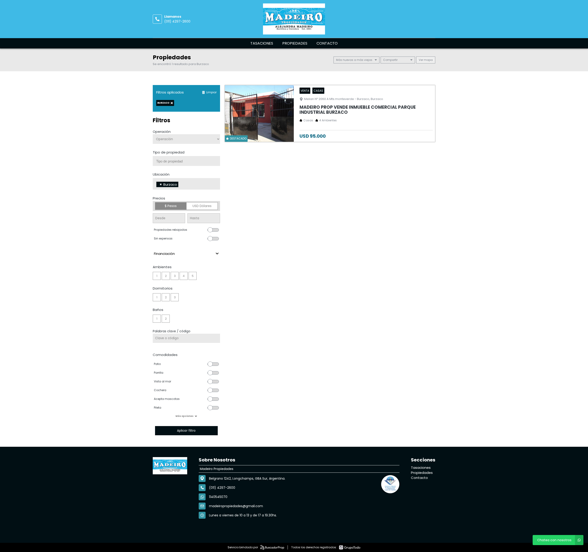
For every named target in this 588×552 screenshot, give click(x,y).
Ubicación (161, 174)
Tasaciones (261, 43)
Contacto (327, 43)
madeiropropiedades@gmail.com (236, 506)
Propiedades (294, 43)
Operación (162, 131)
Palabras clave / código (171, 331)
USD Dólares (202, 206)
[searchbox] (188, 161)
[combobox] (186, 161)
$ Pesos (171, 206)
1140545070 (218, 497)
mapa (428, 60)
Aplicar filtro (186, 430)
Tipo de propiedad (168, 152)
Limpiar (211, 92)
